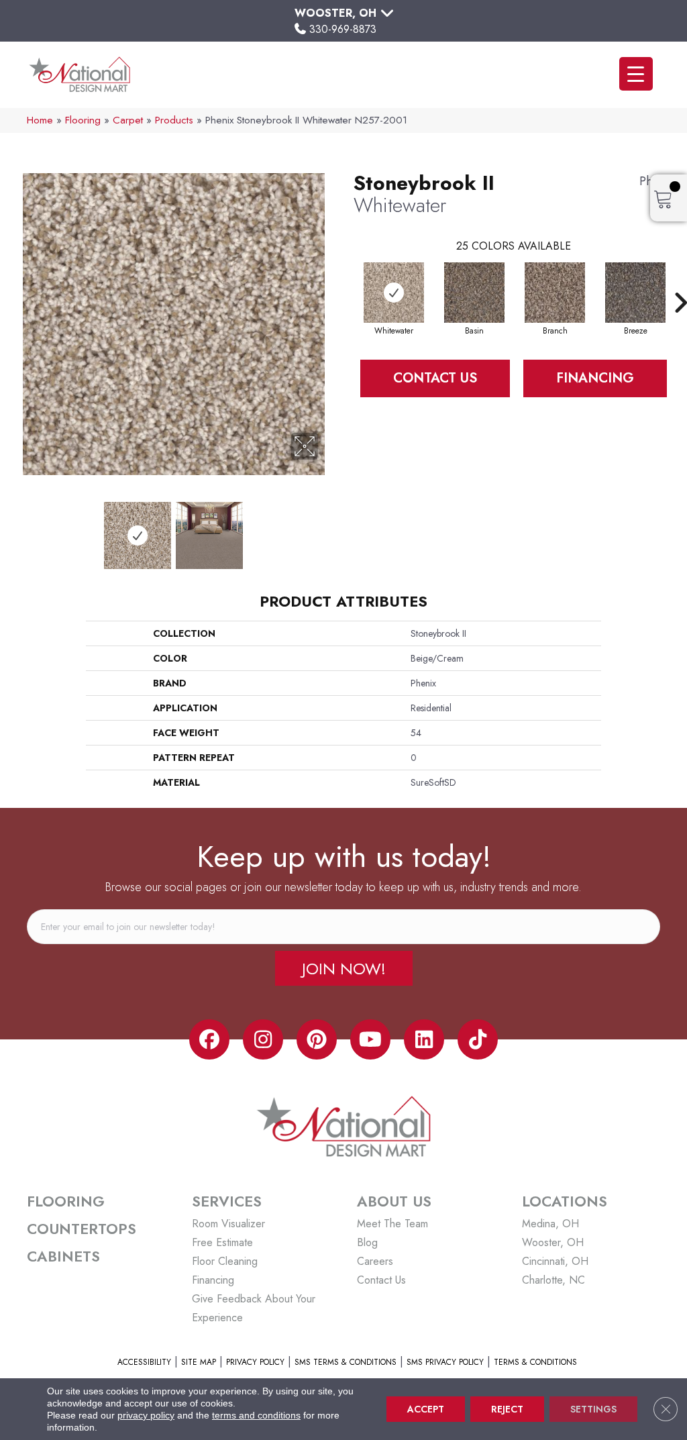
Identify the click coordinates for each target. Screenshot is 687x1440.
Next (326, 528)
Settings (593, 1409)
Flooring (83, 120)
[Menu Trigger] (636, 74)
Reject (507, 1409)
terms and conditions (256, 1415)
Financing (595, 378)
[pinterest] (317, 1039)
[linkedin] (424, 1039)
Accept (425, 1409)
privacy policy (145, 1415)
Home (40, 120)
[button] (344, 968)
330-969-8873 (342, 29)
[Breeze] (635, 292)
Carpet (128, 120)
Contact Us (435, 378)
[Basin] (474, 292)
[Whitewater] (393, 292)
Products (174, 120)
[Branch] (554, 292)
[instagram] (263, 1039)
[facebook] (209, 1039)
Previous (20, 528)
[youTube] (370, 1039)
